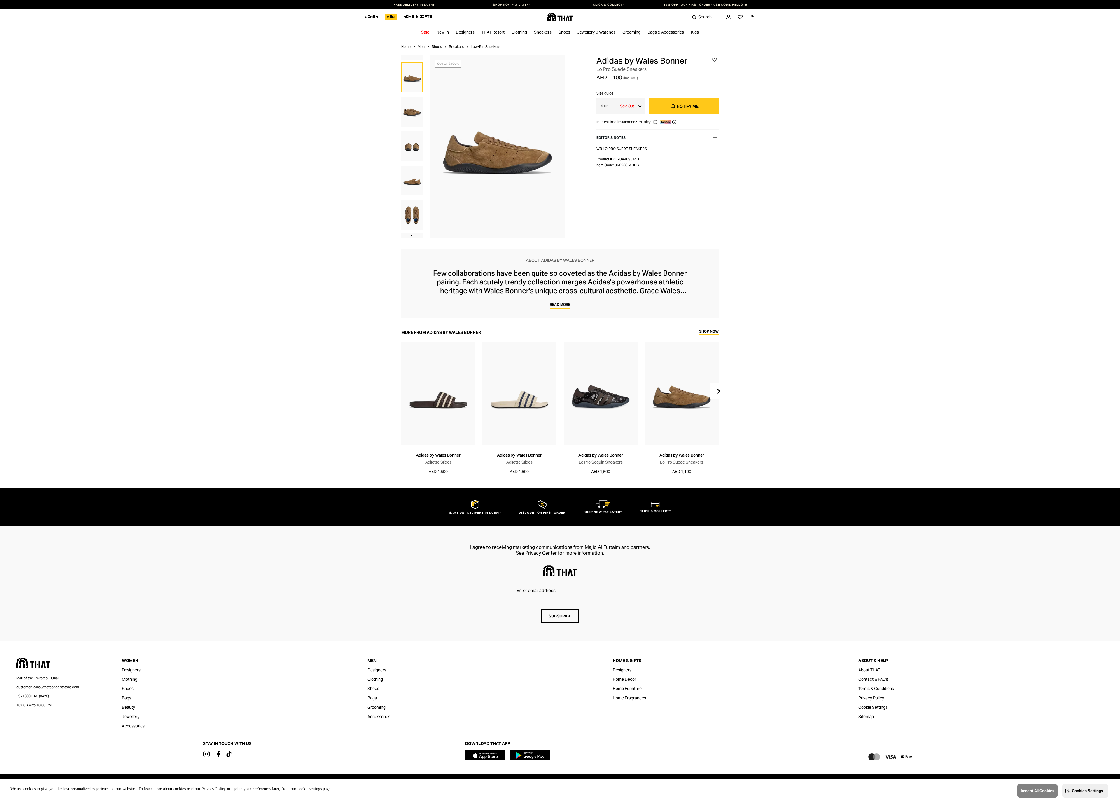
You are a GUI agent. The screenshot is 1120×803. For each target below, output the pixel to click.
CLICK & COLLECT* (608, 4)
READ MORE (560, 304)
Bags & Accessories (666, 32)
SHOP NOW (709, 332)
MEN (391, 16)
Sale (425, 32)
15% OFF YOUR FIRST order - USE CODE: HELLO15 (705, 4)
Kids (695, 32)
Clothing (519, 32)
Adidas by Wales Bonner (641, 60)
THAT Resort (493, 32)
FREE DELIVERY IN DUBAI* (415, 4)
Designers (465, 32)
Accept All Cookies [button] (1037, 790)
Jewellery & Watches (596, 32)
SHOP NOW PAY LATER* (511, 4)
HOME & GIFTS (418, 16)
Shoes (564, 32)
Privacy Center (541, 553)
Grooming (631, 32)
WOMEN (371, 16)
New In (442, 32)
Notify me (688, 106)
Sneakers (543, 32)
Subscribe (560, 616)
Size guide (604, 93)
